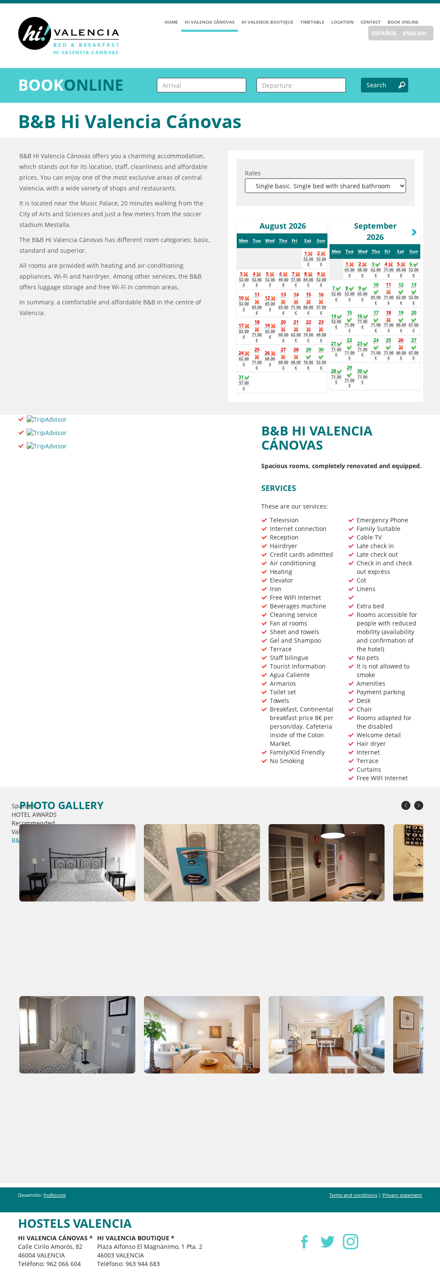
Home (171, 22)
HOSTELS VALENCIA (74, 1223)
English (414, 33)
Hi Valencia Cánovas (210, 22)
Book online (403, 22)
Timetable (312, 22)
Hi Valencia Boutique (267, 22)
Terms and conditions (353, 1195)
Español (384, 33)
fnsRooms (54, 1195)
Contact (371, 22)
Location (342, 22)
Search (376, 85)
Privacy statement (402, 1195)
